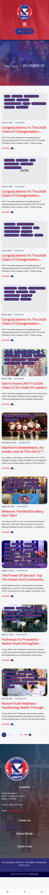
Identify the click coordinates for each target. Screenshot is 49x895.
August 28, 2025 (8, 506)
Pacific (26, 103)
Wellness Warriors (26, 672)
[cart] (42, 892)
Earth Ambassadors (32, 559)
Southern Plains (12, 231)
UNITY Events (36, 562)
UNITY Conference (12, 363)
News (7, 96)
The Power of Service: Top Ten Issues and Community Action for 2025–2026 (22, 578)
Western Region (31, 96)
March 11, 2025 (7, 634)
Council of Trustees (13, 487)
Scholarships (11, 615)
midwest (38, 235)
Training (41, 612)
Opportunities (11, 555)
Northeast (9, 100)
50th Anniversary (12, 228)
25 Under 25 (9, 107)
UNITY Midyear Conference (30, 615)
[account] (24, 892)
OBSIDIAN (33, 874)
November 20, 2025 (9, 443)
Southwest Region (13, 103)
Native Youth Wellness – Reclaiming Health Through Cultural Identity (23, 706)
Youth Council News (13, 559)
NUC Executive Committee (15, 676)
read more (6, 148)
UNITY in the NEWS (31, 480)
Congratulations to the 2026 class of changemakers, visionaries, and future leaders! (24, 130)
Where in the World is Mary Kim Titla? (22, 513)
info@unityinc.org (16, 811)
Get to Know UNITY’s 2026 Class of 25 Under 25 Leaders (24, 385)
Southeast (25, 299)
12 (21, 735)
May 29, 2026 (7, 315)
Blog (16, 66)
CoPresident (23, 562)
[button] (24, 24)
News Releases (11, 420)
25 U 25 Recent (22, 100)
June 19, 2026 (7, 123)
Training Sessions (12, 619)
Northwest (10, 224)
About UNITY (30, 544)
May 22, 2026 (7, 379)
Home (7, 66)
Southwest (17, 96)
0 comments (19, 123)
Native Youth (22, 107)
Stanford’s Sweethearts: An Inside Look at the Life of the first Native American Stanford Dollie (24, 450)
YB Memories (19, 484)
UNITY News (16, 480)
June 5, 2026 (6, 250)
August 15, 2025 (8, 570)
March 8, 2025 (7, 699)
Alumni (8, 484)
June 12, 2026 (7, 186)
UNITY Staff (31, 484)
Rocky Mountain (38, 103)
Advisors (33, 683)
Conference (17, 544)
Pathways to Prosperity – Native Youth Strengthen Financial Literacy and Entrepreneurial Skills (21, 642)
